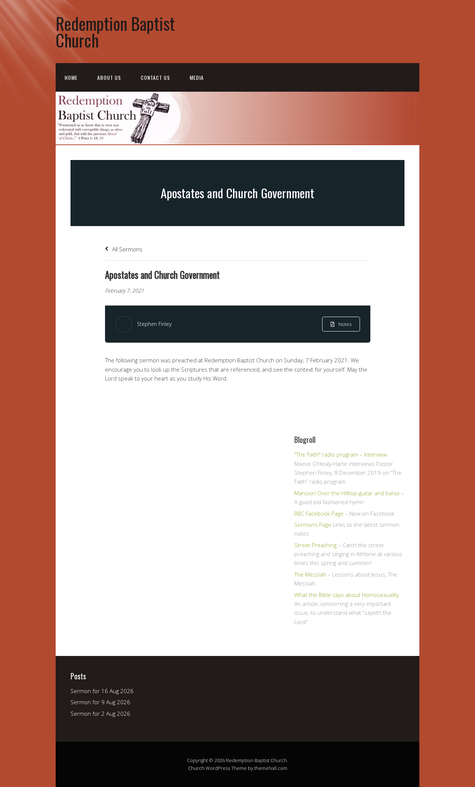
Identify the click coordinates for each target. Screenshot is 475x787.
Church (196, 768)
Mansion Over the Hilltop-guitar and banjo (347, 493)
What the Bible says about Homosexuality (346, 594)
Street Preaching (315, 545)
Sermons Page (312, 524)
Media (197, 77)
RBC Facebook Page (319, 513)
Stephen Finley (154, 323)
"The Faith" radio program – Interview (340, 454)
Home (71, 77)
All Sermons (126, 249)
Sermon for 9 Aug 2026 (100, 702)
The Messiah (310, 574)
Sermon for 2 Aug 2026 (100, 713)
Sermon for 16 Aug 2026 (102, 691)
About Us (109, 77)
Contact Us (155, 77)
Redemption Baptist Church (115, 31)
